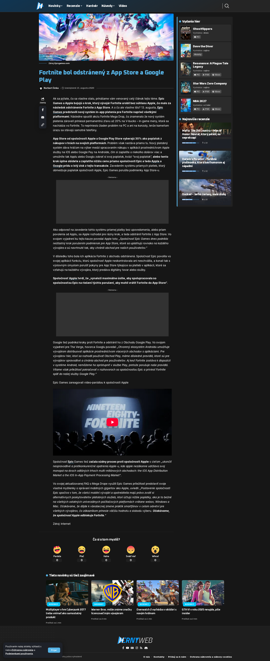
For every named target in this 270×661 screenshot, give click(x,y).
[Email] (42, 117)
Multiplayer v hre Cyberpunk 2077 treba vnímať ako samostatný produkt (66, 613)
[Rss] (141, 648)
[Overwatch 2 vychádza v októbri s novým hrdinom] (158, 592)
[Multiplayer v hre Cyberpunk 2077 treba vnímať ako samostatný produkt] (67, 592)
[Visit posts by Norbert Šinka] (41, 88)
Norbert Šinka (51, 88)
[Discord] (146, 648)
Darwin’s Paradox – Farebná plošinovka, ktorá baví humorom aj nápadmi (203, 163)
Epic (71, 461)
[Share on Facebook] (42, 109)
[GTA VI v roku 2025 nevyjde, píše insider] (203, 592)
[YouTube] (127, 648)
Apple (155, 161)
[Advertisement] (112, 202)
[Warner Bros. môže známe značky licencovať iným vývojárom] (112, 592)
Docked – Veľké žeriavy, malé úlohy (204, 194)
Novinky (53, 604)
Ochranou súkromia (22, 650)
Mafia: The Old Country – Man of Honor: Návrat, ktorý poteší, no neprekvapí (202, 134)
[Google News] (132, 648)
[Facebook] (123, 648)
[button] (54, 650)
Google (58, 165)
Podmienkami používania (19, 653)
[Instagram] (137, 648)
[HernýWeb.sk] (135, 640)
